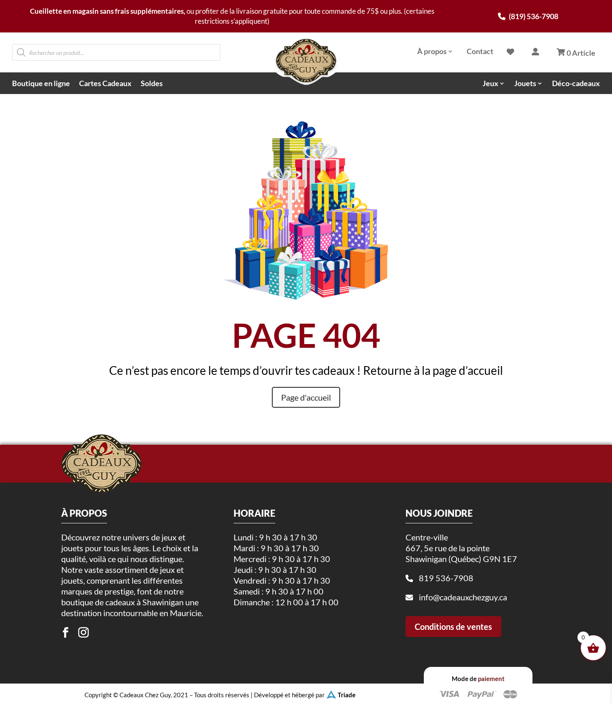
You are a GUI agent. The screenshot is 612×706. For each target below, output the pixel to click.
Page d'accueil (306, 397)
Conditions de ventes (453, 627)
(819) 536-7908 (533, 16)
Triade (347, 695)
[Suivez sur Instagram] (83, 632)
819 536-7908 (446, 578)
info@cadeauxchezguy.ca (463, 597)
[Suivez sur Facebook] (65, 632)
